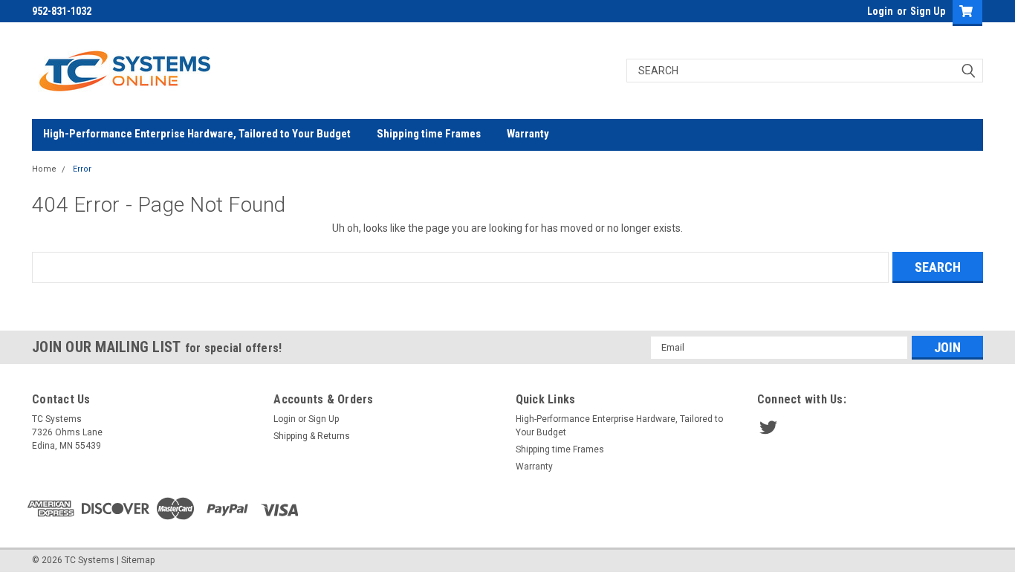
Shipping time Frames (429, 133)
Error (82, 169)
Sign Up (927, 11)
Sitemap (138, 560)
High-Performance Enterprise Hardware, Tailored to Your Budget (197, 133)
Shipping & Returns (311, 436)
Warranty (528, 133)
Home (44, 169)
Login (880, 11)
